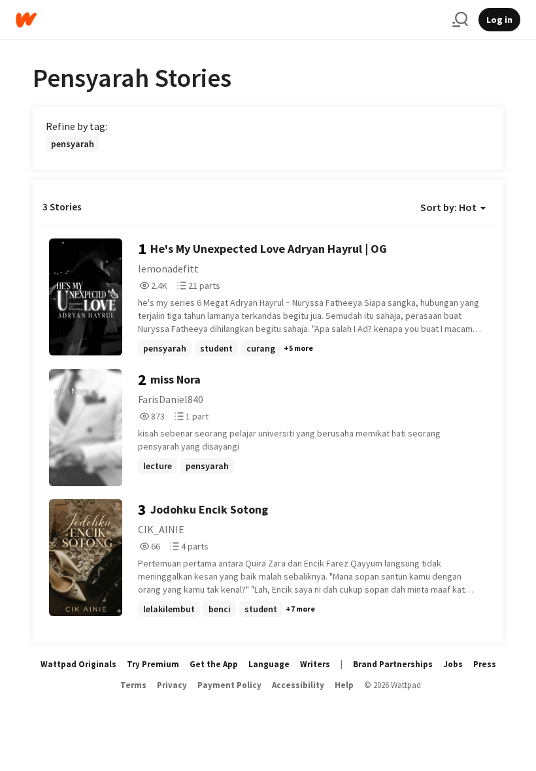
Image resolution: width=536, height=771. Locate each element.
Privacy (172, 685)
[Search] (460, 19)
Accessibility (298, 685)
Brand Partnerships (393, 664)
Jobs (453, 664)
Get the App (214, 664)
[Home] (229, 20)
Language (269, 664)
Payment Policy (229, 685)
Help (344, 685)
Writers (315, 664)
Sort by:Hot (448, 207)
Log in (499, 19)
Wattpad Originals (78, 664)
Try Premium (153, 664)
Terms (133, 685)
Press (484, 664)
